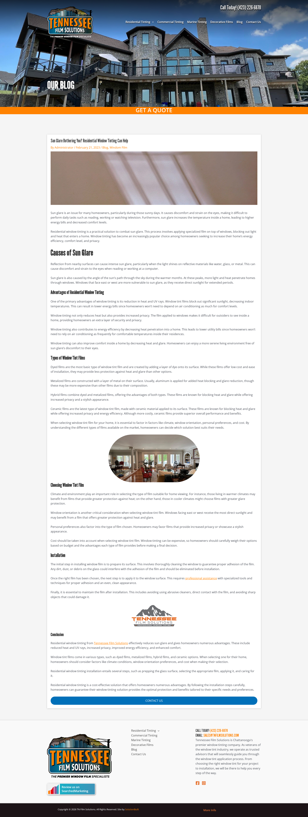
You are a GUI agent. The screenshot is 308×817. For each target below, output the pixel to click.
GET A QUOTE (154, 110)
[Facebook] (198, 783)
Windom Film (118, 147)
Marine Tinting (197, 22)
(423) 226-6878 (219, 730)
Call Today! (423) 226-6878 (240, 7)
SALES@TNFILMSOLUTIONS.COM (221, 735)
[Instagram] (204, 783)
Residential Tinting (137, 22)
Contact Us (253, 22)
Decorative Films (221, 22)
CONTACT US (154, 701)
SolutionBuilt (132, 809)
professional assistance (201, 578)
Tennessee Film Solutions (111, 643)
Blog (240, 22)
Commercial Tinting (170, 22)
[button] (152, 22)
